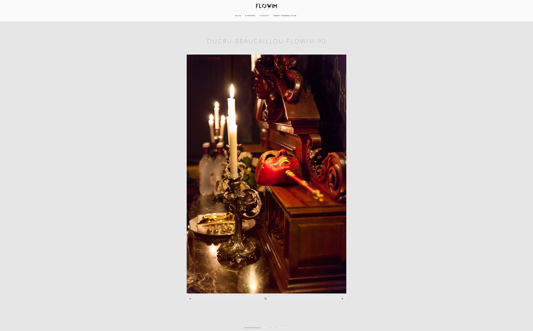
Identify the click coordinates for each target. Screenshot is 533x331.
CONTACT (264, 15)
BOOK (238, 15)
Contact (265, 328)
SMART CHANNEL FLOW (285, 15)
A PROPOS (250, 15)
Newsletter (283, 328)
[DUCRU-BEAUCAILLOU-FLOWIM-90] (266, 293)
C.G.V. (273, 328)
